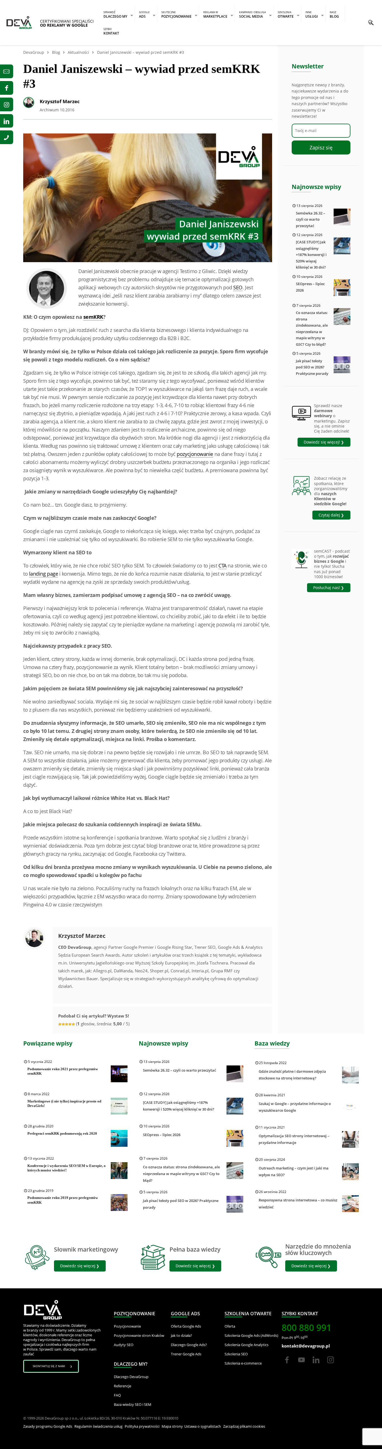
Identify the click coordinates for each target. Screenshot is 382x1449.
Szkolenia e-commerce (243, 1363)
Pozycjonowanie (127, 1326)
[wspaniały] (73, 1024)
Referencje (122, 1385)
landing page (43, 573)
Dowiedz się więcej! (322, 442)
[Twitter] (301, 1365)
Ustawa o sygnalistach (202, 1426)
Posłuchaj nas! (326, 587)
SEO (237, 287)
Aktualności (78, 52)
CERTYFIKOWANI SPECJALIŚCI (67, 23)
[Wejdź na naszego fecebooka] (6, 88)
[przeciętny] (63, 1024)
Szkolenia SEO (236, 1353)
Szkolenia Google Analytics (246, 1344)
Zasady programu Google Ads (47, 1426)
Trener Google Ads (186, 1353)
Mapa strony (172, 1426)
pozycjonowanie (195, 454)
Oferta (230, 1326)
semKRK (93, 316)
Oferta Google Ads (186, 1326)
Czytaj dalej (329, 515)
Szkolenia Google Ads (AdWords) (251, 1335)
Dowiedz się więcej (77, 1265)
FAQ (117, 1395)
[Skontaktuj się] (6, 71)
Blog (56, 52)
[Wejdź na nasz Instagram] (6, 104)
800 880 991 (306, 1327)
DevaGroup (33, 52)
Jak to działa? (181, 1335)
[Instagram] (330, 1365)
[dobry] (66, 1024)
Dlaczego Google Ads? (189, 1344)
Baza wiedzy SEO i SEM (132, 1404)
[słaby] (60, 1024)
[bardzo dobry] (70, 1024)
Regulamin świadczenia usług (98, 1426)
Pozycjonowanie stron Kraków (139, 1335)
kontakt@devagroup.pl (306, 1346)
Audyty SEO (123, 1344)
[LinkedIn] (316, 1365)
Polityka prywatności (142, 1426)
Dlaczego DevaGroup (131, 1376)
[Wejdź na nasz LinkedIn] (6, 121)
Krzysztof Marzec (60, 101)
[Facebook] (287, 1365)
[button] (371, 22)
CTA (222, 565)
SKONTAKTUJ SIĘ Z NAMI (49, 1366)
